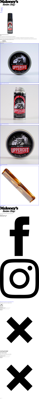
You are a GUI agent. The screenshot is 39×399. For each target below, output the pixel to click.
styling (10, 42)
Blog (1, 10)
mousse (7, 42)
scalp (8, 42)
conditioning (2, 42)
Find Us (2, 9)
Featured (6, 41)
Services (2, 7)
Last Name (1, 308)
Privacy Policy (4, 301)
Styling (3, 41)
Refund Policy (1, 301)
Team (1, 8)
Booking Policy (12, 301)
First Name (1, 307)
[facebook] (19, 255)
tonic (11, 42)
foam (5, 42)
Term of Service (8, 301)
